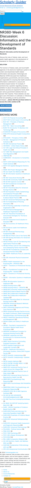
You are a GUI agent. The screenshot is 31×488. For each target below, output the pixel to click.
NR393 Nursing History (10, 285)
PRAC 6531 (6, 431)
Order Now (7, 25)
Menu (2, 14)
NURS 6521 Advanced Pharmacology (15, 427)
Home (5, 16)
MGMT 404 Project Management (13, 170)
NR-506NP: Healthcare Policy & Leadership (16, 253)
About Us (6, 18)
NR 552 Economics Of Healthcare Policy (16, 223)
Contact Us (6, 22)
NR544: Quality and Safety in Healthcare (16, 321)
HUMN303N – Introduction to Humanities (16, 158)
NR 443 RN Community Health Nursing (15, 180)
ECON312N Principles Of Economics (14, 132)
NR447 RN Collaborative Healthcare (14, 293)
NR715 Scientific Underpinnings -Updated (16, 357)
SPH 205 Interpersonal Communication (15, 449)
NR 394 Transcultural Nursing (12, 178)
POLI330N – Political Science (12, 429)
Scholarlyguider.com (11, 452)
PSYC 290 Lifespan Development (13, 435)
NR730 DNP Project (9, 365)
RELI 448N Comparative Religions (13, 439)
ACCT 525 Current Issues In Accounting (15, 120)
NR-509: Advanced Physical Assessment (16, 257)
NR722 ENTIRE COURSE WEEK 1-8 (14, 363)
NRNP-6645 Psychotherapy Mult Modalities (17, 383)
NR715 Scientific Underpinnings (13, 355)
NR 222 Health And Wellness (12, 172)
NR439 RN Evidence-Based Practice (14, 291)
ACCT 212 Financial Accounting (13, 118)
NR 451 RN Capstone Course (12, 182)
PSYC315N (6, 437)
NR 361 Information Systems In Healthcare (16, 174)
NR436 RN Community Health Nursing (15, 289)
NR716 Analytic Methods (11, 361)
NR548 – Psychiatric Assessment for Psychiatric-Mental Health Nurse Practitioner (14, 327)
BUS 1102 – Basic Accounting (12, 126)
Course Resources (9, 20)
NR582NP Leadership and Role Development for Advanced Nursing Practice (14, 337)
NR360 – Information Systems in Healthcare (17, 277)
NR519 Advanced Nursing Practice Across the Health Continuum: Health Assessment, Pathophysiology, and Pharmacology (16, 313)
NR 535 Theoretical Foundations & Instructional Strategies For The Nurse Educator (15, 215)
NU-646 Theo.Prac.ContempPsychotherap (16, 399)
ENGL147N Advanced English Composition (16, 134)
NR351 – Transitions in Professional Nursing (16, 265)
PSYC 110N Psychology (10, 433)
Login (6, 28)
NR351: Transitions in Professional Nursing (16, 273)
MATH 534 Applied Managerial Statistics (16, 166)
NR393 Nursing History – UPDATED (14, 287)
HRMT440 (6, 156)
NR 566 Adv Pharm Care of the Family (15, 235)
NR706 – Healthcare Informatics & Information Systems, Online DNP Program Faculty (16, 351)
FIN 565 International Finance (12, 144)
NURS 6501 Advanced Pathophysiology (15, 419)
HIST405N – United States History (14, 146)
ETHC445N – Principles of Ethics (13, 138)
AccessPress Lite (17, 487)
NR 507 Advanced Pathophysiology (14, 200)
